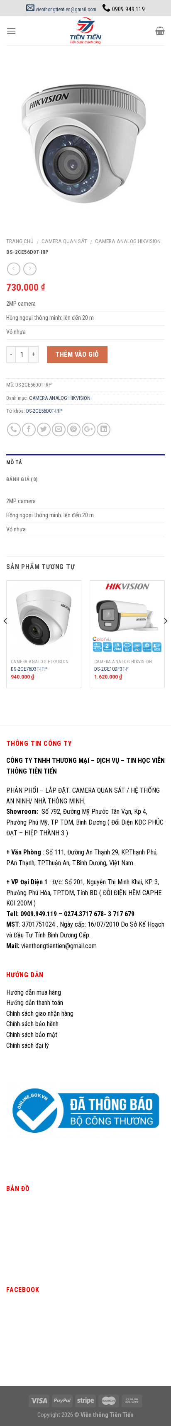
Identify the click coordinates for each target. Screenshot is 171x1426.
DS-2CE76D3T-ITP (29, 669)
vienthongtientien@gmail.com (65, 9)
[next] (165, 637)
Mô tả (14, 462)
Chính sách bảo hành (32, 1024)
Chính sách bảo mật (31, 1035)
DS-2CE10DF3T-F (111, 669)
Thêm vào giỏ (77, 354)
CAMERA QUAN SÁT (64, 241)
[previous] (6, 637)
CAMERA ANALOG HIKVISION (128, 241)
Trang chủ (20, 241)
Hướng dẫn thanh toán (34, 1003)
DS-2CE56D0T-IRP (44, 411)
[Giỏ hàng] (160, 31)
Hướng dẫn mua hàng (33, 992)
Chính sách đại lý (28, 1045)
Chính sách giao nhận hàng (39, 1013)
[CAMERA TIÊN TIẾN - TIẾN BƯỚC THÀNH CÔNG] (85, 30)
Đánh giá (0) (21, 479)
